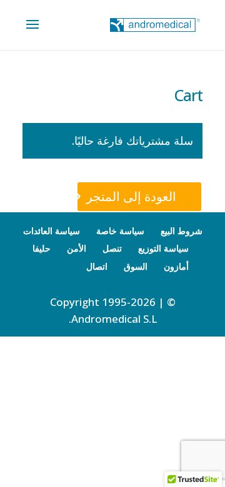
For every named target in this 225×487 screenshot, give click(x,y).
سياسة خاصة (120, 231)
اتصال (97, 266)
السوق (136, 266)
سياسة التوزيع (163, 248)
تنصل (112, 248)
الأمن (76, 248)
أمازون (176, 266)
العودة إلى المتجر (131, 196)
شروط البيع (181, 231)
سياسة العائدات (51, 231)
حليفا (41, 248)
